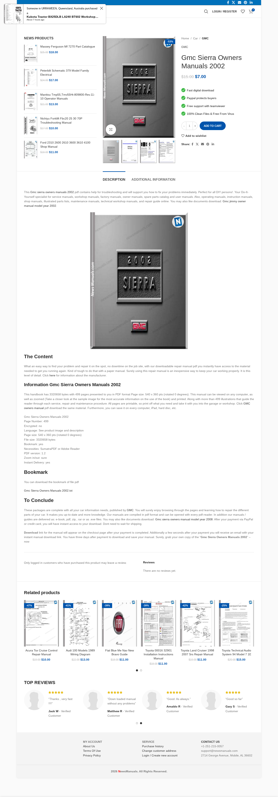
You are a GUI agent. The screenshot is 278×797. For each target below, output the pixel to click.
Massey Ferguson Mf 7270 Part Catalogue (67, 46)
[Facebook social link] (192, 144)
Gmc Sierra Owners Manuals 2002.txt (48, 490)
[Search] (206, 11)
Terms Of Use (92, 750)
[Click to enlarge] (111, 129)
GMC (205, 38)
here (52, 375)
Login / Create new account (159, 755)
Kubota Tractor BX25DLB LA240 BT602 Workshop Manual (63, 16)
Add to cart (213, 125)
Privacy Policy (92, 755)
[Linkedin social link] (212, 144)
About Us (89, 746)
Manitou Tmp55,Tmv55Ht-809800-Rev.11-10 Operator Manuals (67, 96)
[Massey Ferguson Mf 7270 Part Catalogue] (30, 53)
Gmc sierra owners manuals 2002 (52, 192)
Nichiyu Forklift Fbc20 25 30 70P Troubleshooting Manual (61, 120)
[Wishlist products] (243, 11)
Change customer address (159, 750)
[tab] (114, 177)
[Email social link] (202, 144)
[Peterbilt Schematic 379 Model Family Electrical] (30, 77)
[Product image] (41, 623)
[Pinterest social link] (207, 144)
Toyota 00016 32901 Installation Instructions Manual (158, 654)
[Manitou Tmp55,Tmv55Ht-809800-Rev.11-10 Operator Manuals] (30, 102)
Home (185, 38)
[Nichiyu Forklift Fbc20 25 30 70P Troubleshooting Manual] (30, 125)
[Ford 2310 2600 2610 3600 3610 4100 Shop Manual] (30, 149)
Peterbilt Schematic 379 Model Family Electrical (64, 72)
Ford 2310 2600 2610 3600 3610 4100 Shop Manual (65, 144)
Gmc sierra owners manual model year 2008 (184, 519)
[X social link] (197, 144)
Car (195, 38)
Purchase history (153, 746)
